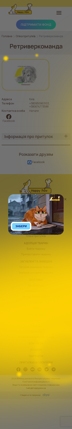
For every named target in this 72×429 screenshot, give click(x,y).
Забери (21, 226)
